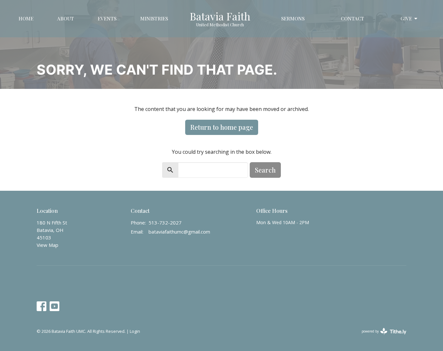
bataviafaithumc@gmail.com (179, 231)
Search (265, 169)
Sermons (293, 18)
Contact (352, 18)
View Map (47, 245)
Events (107, 18)
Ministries (154, 18)
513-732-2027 (165, 222)
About (65, 18)
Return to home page (221, 127)
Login (135, 331)
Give (406, 18)
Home (25, 18)
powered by (381, 337)
